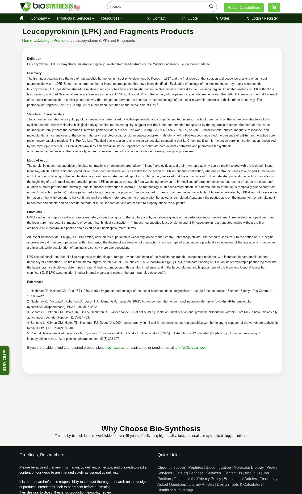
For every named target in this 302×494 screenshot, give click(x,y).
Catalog (43, 40)
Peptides (61, 40)
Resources (110, 18)
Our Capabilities (246, 7)
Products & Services (74, 18)
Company (39, 18)
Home (27, 40)
